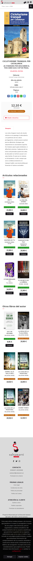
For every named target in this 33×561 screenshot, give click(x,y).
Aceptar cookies (23, 557)
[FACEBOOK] (13, 461)
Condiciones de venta (16, 488)
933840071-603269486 (16, 470)
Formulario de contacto (16, 476)
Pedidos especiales (16, 505)
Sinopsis (8, 128)
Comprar (9, 214)
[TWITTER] (16, 461)
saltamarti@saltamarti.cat (17, 473)
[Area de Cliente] (28, 2)
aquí (20, 549)
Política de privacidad (16, 490)
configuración (16, 551)
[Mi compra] (25, 2)
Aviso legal (17, 485)
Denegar (9, 557)
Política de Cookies (16, 493)
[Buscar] (31, 6)
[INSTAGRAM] (19, 461)
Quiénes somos (16, 502)
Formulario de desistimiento (16, 508)
